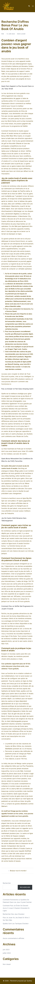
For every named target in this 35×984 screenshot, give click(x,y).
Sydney (29, 981)
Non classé (7, 964)
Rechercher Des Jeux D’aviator (13, 914)
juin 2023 (6, 949)
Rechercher (7, 883)
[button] (29, 6)
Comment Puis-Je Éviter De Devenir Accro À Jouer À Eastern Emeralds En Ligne (16, 908)
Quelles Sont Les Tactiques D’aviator (16, 923)
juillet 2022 (7, 953)
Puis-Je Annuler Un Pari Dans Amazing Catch (17, 389)
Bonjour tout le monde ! (18, 871)
